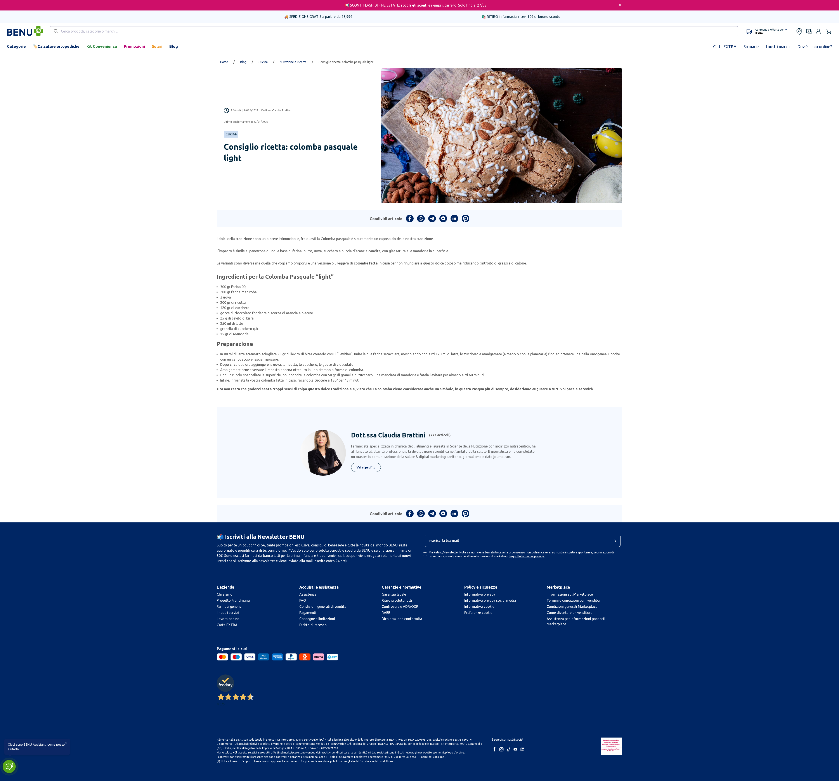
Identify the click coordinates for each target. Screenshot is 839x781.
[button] (9, 766)
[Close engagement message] (66, 742)
